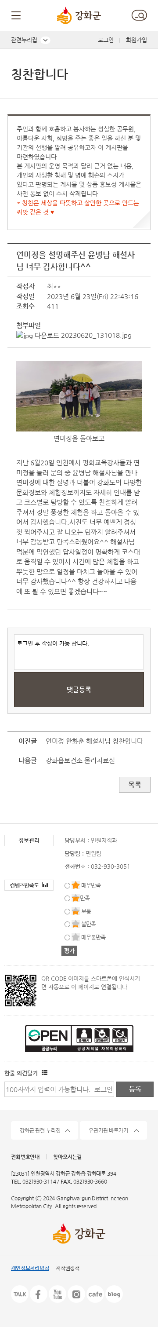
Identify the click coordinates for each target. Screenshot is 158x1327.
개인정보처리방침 (30, 1268)
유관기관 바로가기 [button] (108, 1130)
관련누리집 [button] (24, 40)
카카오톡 (20, 1294)
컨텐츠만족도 (25, 885)
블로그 (114, 1294)
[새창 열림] (43, 1073)
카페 (95, 1294)
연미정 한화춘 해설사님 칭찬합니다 (94, 741)
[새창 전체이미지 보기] (79, 431)
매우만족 (91, 885)
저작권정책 (67, 1268)
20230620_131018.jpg (95, 335)
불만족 (88, 924)
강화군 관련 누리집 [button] (40, 1130)
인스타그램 (76, 1294)
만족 (85, 898)
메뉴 (16, 15)
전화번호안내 (25, 1157)
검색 (139, 15)
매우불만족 (93, 937)
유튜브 (57, 1294)
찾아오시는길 (67, 1157)
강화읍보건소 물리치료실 (80, 760)
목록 (134, 784)
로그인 (106, 40)
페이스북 (38, 1294)
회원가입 (136, 40)
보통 (86, 911)
